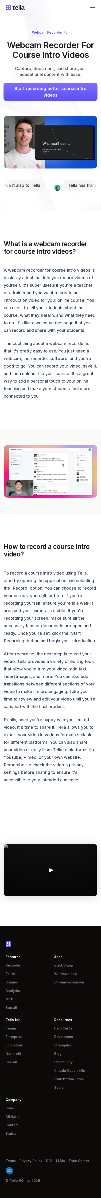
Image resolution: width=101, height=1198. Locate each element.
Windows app (65, 974)
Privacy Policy (30, 1161)
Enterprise (14, 1037)
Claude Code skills (69, 1071)
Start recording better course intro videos (50, 92)
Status (11, 1133)
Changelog (63, 1045)
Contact (12, 1125)
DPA (49, 1161)
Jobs (10, 1108)
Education (14, 1045)
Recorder (13, 965)
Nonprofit (13, 1054)
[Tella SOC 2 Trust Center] (9, 1171)
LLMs (60, 1161)
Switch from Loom (69, 1079)
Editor (10, 974)
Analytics (13, 991)
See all (11, 1008)
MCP (9, 999)
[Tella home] (15, 7)
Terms (11, 1161)
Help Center (64, 1028)
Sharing (12, 982)
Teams (11, 1028)
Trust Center (79, 1161)
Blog (58, 1054)
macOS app (63, 965)
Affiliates (13, 1117)
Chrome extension (69, 982)
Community (63, 1062)
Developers (63, 1037)
